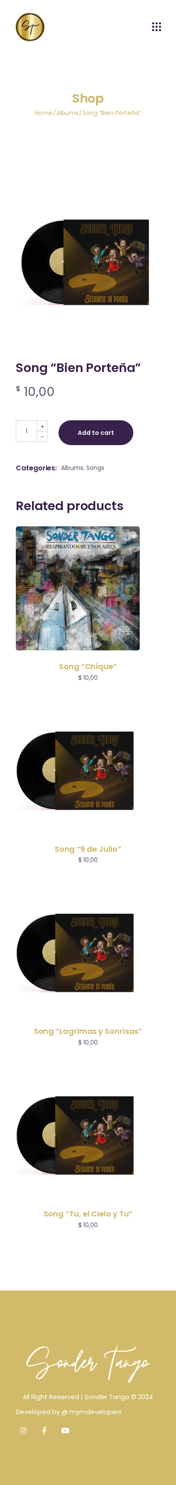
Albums (72, 468)
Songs (95, 468)
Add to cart (96, 432)
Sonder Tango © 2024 (119, 1396)
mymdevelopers (96, 1411)
